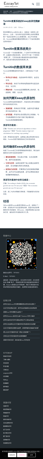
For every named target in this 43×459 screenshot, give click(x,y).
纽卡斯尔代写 (7, 433)
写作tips (20, 27)
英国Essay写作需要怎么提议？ (13, 312)
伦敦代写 (6, 406)
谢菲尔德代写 (7, 419)
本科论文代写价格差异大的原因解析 (15, 336)
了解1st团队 (6, 359)
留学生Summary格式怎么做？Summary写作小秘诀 (19, 316)
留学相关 (6, 386)
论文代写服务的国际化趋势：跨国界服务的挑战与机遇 (20, 328)
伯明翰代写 (6, 439)
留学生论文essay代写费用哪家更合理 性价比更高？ (19, 304)
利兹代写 (6, 416)
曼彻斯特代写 (7, 426)
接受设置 (12, 455)
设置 (31, 455)
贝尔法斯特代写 (8, 423)
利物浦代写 (6, 413)
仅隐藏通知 (22, 455)
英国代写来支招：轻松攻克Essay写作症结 (16, 340)
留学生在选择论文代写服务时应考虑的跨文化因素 (19, 324)
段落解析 (6, 383)
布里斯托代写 (7, 443)
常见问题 (6, 366)
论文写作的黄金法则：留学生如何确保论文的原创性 (20, 308)
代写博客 (6, 376)
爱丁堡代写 (6, 436)
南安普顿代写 (7, 409)
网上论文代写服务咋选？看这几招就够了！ (17, 332)
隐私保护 (6, 390)
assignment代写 (7, 373)
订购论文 (6, 370)
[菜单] (37, 4)
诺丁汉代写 (6, 429)
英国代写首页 (7, 356)
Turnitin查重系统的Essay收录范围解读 (21, 22)
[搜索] (32, 4)
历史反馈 (6, 363)
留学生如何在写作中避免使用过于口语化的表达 (18, 320)
